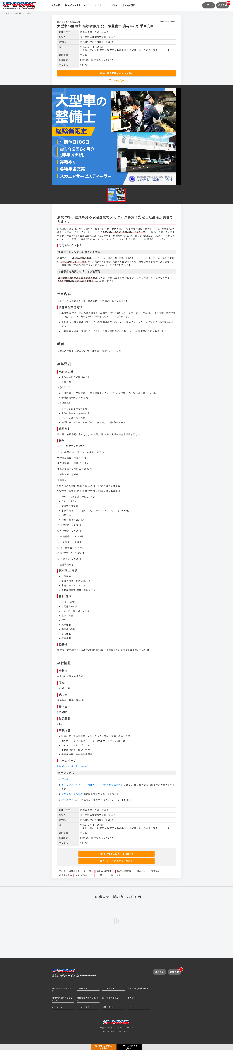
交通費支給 (154, 871)
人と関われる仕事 (104, 875)
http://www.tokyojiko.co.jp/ (72, 766)
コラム (114, 5)
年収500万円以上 (125, 871)
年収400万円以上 (105, 871)
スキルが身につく (84, 875)
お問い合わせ (108, 1007)
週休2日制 (88, 871)
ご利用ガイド (108, 988)
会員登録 (223, 4)
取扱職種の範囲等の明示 (87, 999)
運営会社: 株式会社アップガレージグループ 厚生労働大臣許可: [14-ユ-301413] (116, 1029)
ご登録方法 (82, 988)
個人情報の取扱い (110, 998)
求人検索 (55, 5)
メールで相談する (129, 1047)
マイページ (100, 5)
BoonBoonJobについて (77, 5)
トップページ (7, 13)
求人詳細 (28, 13)
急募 (118, 875)
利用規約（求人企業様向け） (62, 999)
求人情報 (132, 998)
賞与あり (141, 871)
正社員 (62, 871)
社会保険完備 (65, 875)
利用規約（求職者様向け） (138, 989)
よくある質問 (129, 5)
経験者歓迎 (74, 871)
